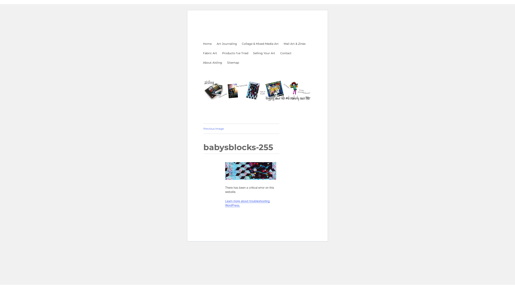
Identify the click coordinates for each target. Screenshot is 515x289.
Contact (285, 53)
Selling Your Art (264, 53)
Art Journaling (227, 44)
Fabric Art (210, 53)
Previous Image (213, 128)
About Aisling (212, 62)
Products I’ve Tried (235, 53)
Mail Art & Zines (295, 44)
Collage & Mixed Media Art (260, 44)
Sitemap (233, 62)
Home (207, 44)
